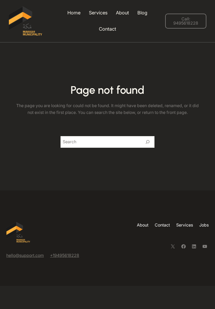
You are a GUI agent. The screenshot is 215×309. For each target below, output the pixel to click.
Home (73, 12)
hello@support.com (25, 255)
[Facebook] (183, 246)
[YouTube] (205, 246)
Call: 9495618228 (185, 21)
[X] (173, 246)
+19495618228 (64, 255)
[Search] (147, 142)
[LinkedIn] (194, 246)
